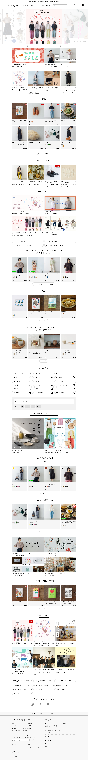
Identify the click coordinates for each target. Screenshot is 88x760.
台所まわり (38, 381)
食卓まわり (60, 381)
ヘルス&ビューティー (62, 385)
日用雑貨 (16, 385)
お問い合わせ (15, 751)
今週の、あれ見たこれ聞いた (41, 685)
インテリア (38, 385)
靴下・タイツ (39, 377)
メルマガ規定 (14, 747)
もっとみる (43, 361)
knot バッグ (39, 406)
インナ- (33, 406)
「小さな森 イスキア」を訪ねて (64, 680)
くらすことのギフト (41, 392)
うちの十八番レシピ (61, 689)
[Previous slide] (27, 46)
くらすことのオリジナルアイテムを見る (43, 284)
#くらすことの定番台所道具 (19, 241)
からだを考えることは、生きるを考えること (43, 681)
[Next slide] (60, 46)
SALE (22, 406)
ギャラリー (63, 726)
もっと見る (43, 320)
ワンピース (28, 406)
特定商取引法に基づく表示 (34, 747)
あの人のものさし (38, 689)
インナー (16, 377)
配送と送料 (30, 723)
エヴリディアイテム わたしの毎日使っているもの (22, 681)
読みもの (47, 736)
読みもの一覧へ (16, 693)
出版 (46, 746)
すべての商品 (60, 392)
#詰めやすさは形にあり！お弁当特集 (54, 245)
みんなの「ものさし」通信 (19, 689)
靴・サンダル (17, 381)
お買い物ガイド (15, 723)
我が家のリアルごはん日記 (62, 685)
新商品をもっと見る (43, 153)
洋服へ (43, 493)
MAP (59, 730)
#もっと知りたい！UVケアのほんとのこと (23, 245)
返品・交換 (14, 725)
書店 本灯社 (47, 726)
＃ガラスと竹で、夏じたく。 (52, 241)
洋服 (58, 373)
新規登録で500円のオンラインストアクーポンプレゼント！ (24, 737)
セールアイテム (39, 373)
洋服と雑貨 (63, 723)
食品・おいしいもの (19, 388)
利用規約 (30, 744)
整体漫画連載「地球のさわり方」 (21, 685)
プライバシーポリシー (16, 744)
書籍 (37, 388)
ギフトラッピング (32, 725)
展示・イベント (48, 740)
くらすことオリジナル (19, 373)
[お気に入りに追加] (13, 124)
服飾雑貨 (59, 377)
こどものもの (17, 392)
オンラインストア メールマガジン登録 (20, 735)
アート (59, 388)
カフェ (46, 723)
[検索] (66, 5)
